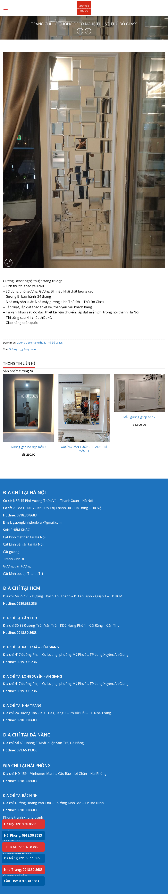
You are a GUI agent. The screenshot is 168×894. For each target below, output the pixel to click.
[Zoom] (8, 263)
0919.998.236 (27, 662)
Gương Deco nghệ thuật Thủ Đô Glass (98, 23)
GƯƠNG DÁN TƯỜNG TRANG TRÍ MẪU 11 (84, 449)
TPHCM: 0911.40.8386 (20, 847)
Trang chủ (42, 23)
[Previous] (3, 418)
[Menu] (5, 8)
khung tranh (33, 817)
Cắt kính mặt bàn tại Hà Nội (24, 537)
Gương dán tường (17, 566)
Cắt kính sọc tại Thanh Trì (23, 573)
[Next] (165, 418)
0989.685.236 (27, 603)
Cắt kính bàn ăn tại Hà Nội (23, 544)
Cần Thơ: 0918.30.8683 (21, 881)
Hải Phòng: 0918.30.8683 (23, 835)
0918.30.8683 (27, 515)
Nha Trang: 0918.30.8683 (23, 869)
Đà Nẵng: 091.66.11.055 (22, 858)
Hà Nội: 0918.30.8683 (20, 824)
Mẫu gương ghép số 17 (139, 417)
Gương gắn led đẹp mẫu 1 (29, 447)
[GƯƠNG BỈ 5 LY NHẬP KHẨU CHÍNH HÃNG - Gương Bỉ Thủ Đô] (84, 8)
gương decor (29, 349)
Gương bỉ (14, 349)
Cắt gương (11, 551)
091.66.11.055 (27, 750)
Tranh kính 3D (14, 559)
